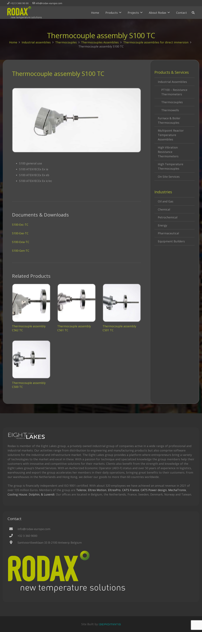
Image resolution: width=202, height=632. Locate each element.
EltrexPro (114, 490)
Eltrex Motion (97, 490)
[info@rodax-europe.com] (13, 528)
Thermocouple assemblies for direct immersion (155, 42)
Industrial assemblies (36, 42)
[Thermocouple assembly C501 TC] (122, 303)
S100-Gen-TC (20, 250)
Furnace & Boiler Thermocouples (169, 120)
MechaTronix (177, 490)
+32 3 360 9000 (27, 536)
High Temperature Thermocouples (170, 166)
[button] (120, 12)
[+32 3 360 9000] (13, 535)
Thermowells (170, 110)
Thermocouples (66, 42)
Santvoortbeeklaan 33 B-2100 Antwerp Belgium (50, 542)
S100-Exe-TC (20, 233)
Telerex (81, 490)
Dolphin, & (36, 494)
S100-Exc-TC (20, 224)
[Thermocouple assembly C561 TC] (76, 303)
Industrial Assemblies (172, 82)
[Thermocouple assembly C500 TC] (31, 359)
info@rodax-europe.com (34, 529)
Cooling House (17, 494)
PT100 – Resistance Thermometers (174, 92)
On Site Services (169, 176)
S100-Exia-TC (20, 242)
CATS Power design (154, 490)
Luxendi (49, 494)
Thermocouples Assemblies (100, 42)
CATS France (130, 490)
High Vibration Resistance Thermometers (168, 151)
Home (13, 42)
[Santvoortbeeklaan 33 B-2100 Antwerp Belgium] (13, 542)
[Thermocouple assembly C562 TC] (31, 303)
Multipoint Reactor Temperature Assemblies (171, 135)
